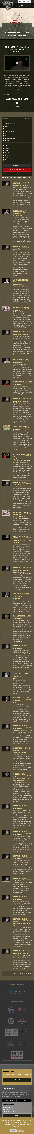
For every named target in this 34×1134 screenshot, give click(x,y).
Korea (6, 150)
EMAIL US (17, 1115)
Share (6, 94)
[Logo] (26, 59)
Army (6, 126)
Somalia (7, 155)
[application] (17, 63)
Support (17, 1080)
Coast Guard (8, 136)
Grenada (7, 157)
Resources (9, 1100)
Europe (7, 148)
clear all (17, 165)
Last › (15, 973)
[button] (17, 63)
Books (24, 1100)
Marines (7, 129)
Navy (6, 133)
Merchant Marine (10, 138)
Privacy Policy (20, 1130)
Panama (7, 160)
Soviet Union (8, 153)
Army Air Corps (9, 131)
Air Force (7, 140)
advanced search (17, 170)
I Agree (13, 1130)
